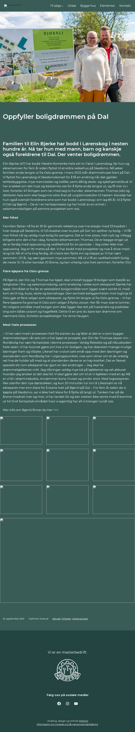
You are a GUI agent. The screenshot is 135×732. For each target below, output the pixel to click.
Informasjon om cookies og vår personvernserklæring (67, 724)
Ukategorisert (80, 618)
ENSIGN (83, 720)
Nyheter (66, 618)
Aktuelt (56, 618)
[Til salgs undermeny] (62, 6)
